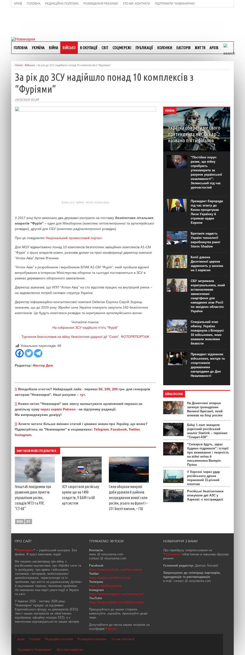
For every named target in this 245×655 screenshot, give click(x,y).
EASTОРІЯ (183, 48)
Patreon (111, 629)
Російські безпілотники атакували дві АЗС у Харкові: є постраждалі (205, 495)
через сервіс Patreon (58, 409)
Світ (105, 48)
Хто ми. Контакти (122, 639)
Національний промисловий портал (74, 238)
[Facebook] (19, 353)
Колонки (164, 48)
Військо (69, 48)
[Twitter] (29, 353)
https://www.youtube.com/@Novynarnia (116, 602)
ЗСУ (28, 521)
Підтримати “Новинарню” (34, 649)
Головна (21, 48)
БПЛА (20, 521)
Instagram (23, 435)
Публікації (144, 48)
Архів (214, 48)
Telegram (101, 429)
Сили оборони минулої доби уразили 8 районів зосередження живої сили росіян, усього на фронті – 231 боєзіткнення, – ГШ (128, 497)
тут (82, 394)
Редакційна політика (59, 639)
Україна (38, 48)
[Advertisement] (122, 22)
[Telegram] (38, 353)
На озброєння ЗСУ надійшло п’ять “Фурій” (85, 327)
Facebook (119, 429)
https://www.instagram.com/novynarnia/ (116, 594)
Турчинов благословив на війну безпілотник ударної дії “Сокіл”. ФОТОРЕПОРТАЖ (85, 337)
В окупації (88, 48)
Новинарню (172, 554)
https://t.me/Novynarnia (105, 586)
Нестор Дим (43, 365)
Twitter (134, 429)
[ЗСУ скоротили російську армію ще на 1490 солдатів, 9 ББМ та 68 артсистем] (82, 481)
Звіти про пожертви (69, 649)
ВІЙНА (53, 48)
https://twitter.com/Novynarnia (109, 578)
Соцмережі (122, 48)
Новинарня (25, 550)
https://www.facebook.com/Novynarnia (115, 569)
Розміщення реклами (92, 639)
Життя (200, 48)
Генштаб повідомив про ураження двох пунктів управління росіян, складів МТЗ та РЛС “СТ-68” (33, 497)
